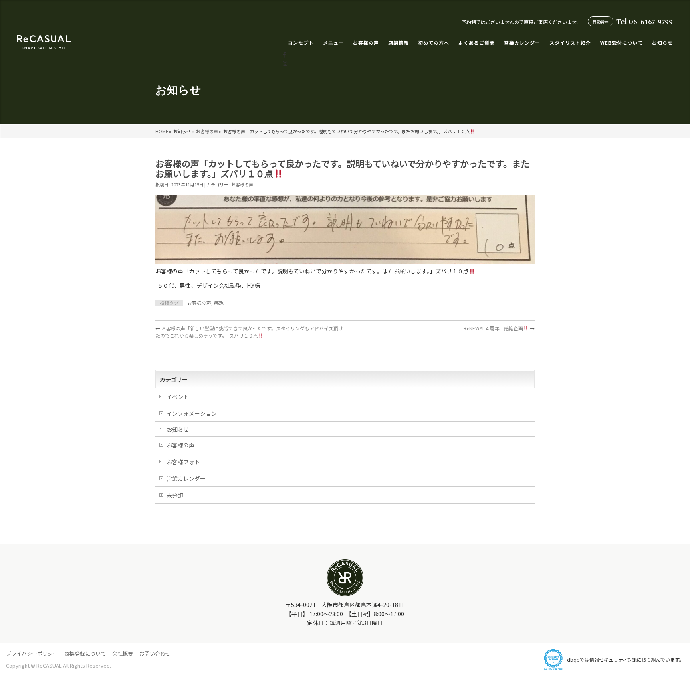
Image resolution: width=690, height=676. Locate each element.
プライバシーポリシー (32, 653)
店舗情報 (398, 42)
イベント (178, 397)
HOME (161, 131)
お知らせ (662, 42)
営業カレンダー (522, 42)
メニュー (333, 42)
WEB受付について (621, 42)
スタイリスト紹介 (570, 42)
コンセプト (301, 42)
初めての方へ (433, 42)
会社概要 (122, 653)
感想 (219, 302)
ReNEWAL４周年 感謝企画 (499, 328)
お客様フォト (183, 462)
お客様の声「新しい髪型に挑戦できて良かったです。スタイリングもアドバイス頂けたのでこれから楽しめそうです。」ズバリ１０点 (249, 332)
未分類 (175, 495)
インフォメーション (192, 413)
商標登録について (85, 653)
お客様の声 (207, 131)
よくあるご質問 (476, 42)
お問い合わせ (155, 653)
